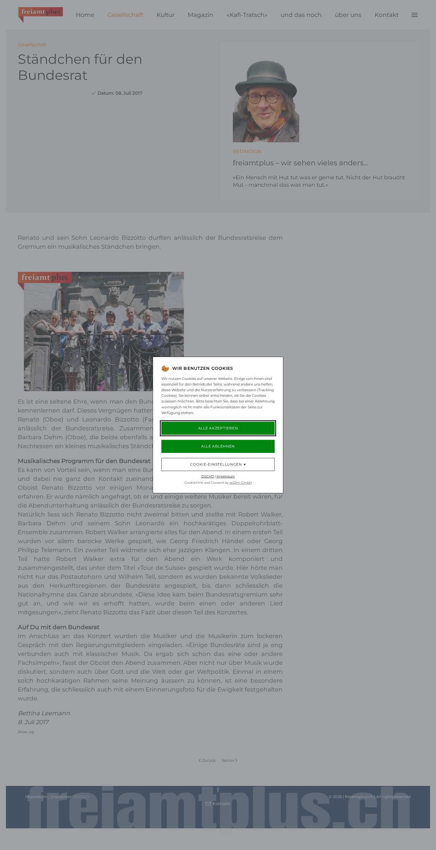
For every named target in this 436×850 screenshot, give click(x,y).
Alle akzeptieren (218, 428)
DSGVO (207, 476)
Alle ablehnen (218, 446)
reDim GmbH (241, 482)
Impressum (226, 476)
